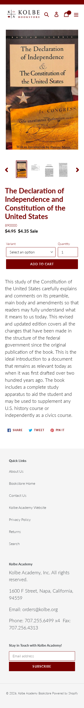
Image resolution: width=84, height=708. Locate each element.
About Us (16, 471)
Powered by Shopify (65, 693)
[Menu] (76, 14)
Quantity (64, 244)
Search (14, 543)
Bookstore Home (22, 483)
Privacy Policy (20, 519)
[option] (21, 169)
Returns (15, 531)
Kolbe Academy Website (27, 507)
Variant (11, 244)
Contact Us (17, 495)
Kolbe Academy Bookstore (34, 693)
